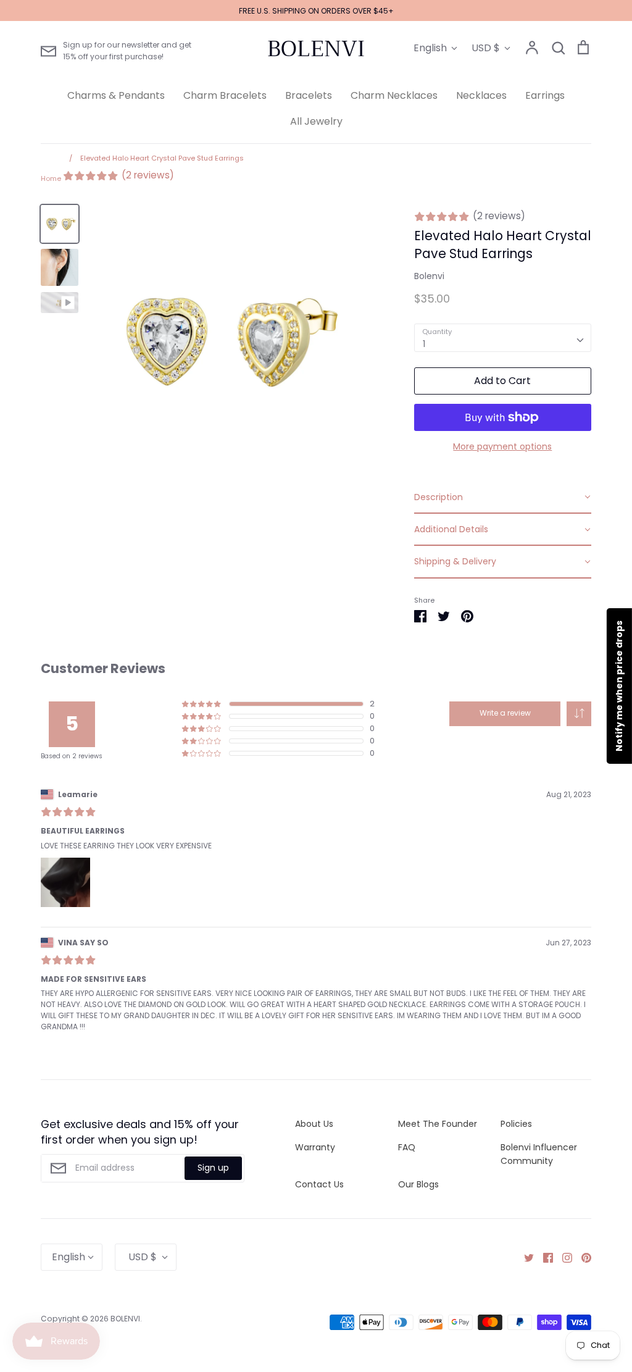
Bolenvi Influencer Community (539, 1154)
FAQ (406, 1147)
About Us (314, 1124)
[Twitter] (524, 1257)
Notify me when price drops (619, 686)
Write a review (505, 713)
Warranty (315, 1147)
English (430, 48)
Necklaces (481, 95)
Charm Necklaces (394, 95)
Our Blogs (418, 1184)
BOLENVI (316, 48)
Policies (516, 1124)
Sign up (213, 1167)
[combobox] (502, 338)
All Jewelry (316, 121)
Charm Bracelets (225, 95)
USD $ (486, 48)
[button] (579, 713)
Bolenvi (429, 276)
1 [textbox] (424, 344)
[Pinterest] (581, 1257)
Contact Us (319, 1184)
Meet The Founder (437, 1124)
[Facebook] (543, 1257)
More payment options (502, 446)
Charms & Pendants (116, 95)
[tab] (502, 498)
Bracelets (308, 95)
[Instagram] (562, 1257)
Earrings (545, 95)
